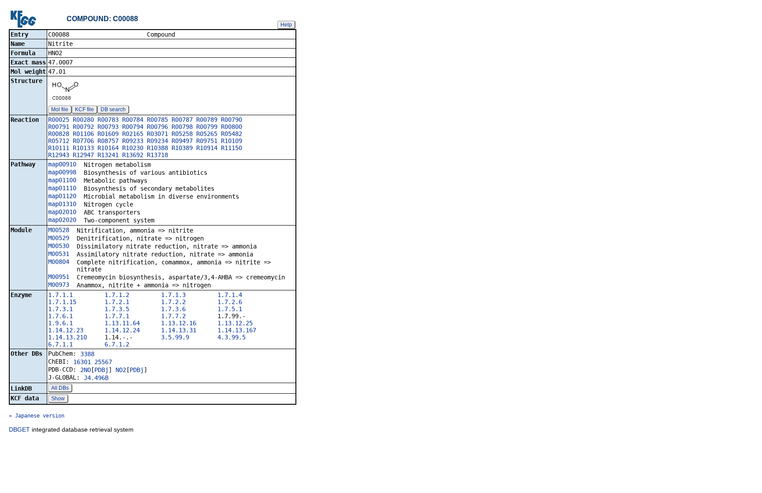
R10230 (132, 147)
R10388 (157, 147)
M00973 (58, 284)
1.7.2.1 (117, 301)
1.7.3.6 (173, 308)
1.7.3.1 (60, 308)
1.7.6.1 (60, 316)
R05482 (231, 133)
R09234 (157, 140)
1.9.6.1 (60, 323)
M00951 (58, 276)
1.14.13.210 (67, 337)
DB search (113, 109)
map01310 (62, 203)
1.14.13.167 (236, 330)
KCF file (84, 109)
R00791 (58, 126)
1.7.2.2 (173, 301)
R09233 (132, 140)
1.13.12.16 (178, 323)
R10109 (231, 140)
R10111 (58, 147)
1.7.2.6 (229, 301)
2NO (85, 369)
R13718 (157, 154)
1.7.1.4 (229, 294)
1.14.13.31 (178, 330)
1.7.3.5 (117, 308)
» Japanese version (36, 416)
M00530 (58, 245)
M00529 (58, 237)
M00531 (58, 253)
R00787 (182, 119)
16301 (82, 361)
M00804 (58, 261)
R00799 (206, 126)
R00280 (83, 119)
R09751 (206, 140)
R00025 (58, 119)
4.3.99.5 (231, 337)
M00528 (58, 229)
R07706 (83, 140)
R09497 (182, 140)
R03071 (157, 133)
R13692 (132, 154)
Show (58, 398)
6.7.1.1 (60, 344)
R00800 (231, 126)
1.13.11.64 (122, 323)
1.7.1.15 (62, 301)
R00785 (157, 119)
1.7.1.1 (60, 294)
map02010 (62, 211)
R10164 (108, 147)
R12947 (83, 154)
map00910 (62, 164)
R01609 (108, 133)
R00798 (182, 126)
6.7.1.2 (117, 344)
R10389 (182, 147)
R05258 (182, 133)
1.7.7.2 (173, 316)
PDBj (101, 369)
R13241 (108, 154)
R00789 (206, 119)
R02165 (132, 133)
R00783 (108, 119)
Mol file (59, 109)
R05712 (58, 140)
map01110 (62, 188)
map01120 (62, 195)
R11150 (231, 147)
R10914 (206, 147)
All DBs (60, 388)
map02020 (62, 219)
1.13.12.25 (235, 323)
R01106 (83, 133)
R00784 (132, 119)
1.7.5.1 (229, 308)
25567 (103, 361)
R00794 (132, 126)
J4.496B (96, 377)
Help (286, 25)
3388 (87, 354)
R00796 (157, 126)
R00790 (231, 119)
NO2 (121, 369)
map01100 (62, 180)
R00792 (83, 126)
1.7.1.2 (117, 294)
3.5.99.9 (175, 337)
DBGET (19, 429)
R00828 (58, 133)
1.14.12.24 (122, 330)
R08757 (108, 140)
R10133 (83, 147)
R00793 (108, 126)
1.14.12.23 (65, 330)
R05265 (206, 133)
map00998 (62, 172)
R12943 (58, 154)
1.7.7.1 (117, 316)
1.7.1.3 (173, 294)
